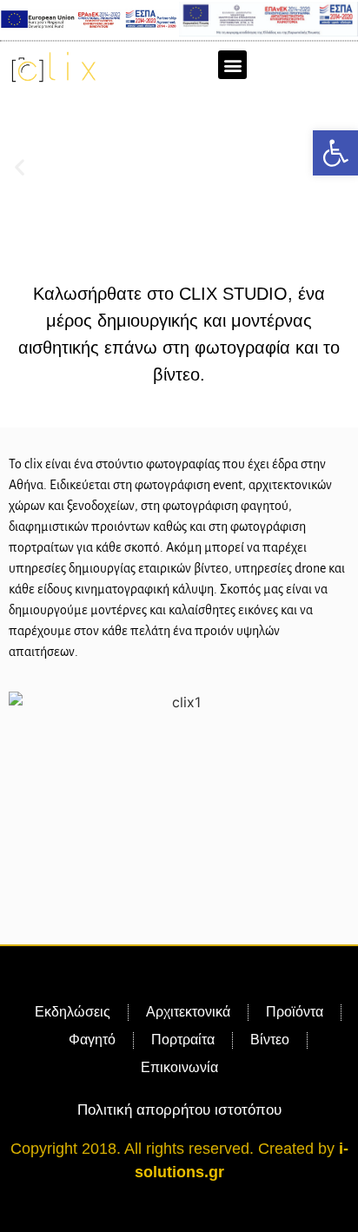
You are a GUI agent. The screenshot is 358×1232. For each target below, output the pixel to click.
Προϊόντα (294, 1011)
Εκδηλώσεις (72, 1011)
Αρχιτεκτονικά (188, 1011)
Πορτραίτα (183, 1039)
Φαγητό (92, 1039)
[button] (335, 153)
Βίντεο (269, 1039)
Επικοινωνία (179, 1067)
